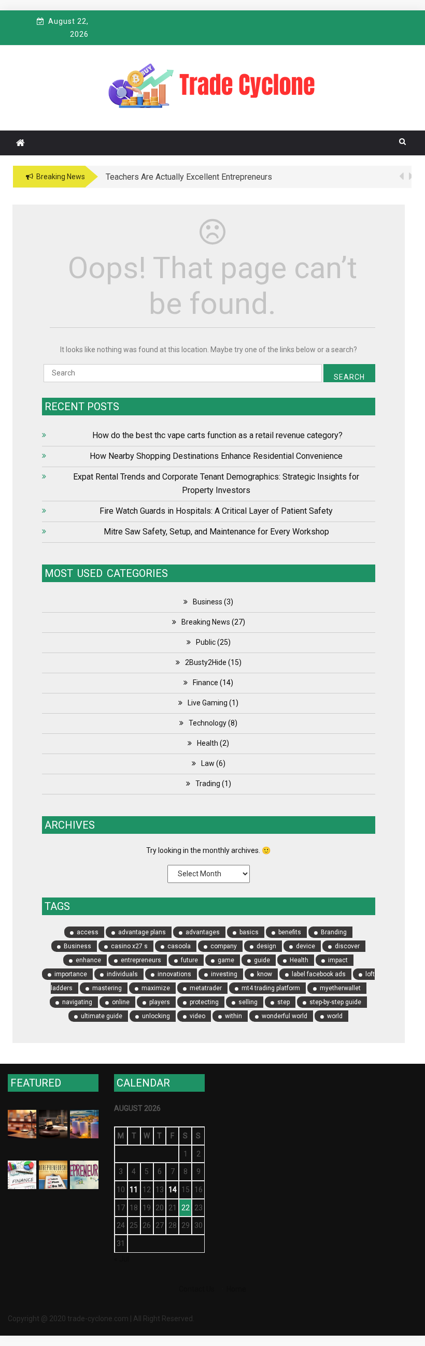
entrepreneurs (141, 960)
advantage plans (142, 932)
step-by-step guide (335, 1002)
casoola (179, 946)
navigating (77, 1002)
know (264, 974)
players (159, 1002)
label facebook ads (319, 974)
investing (224, 974)
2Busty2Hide (205, 662)
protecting (204, 1002)
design (266, 946)
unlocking (156, 1016)
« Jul (121, 1259)
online (121, 1002)
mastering (107, 988)
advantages (203, 932)
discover (347, 946)
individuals (122, 974)
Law (208, 763)
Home (236, 1289)
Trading (207, 783)
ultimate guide (101, 1016)
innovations (174, 974)
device (305, 946)
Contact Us (197, 1289)
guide (262, 960)
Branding (334, 932)
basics (249, 932)
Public (206, 642)
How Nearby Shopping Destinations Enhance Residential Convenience (216, 456)
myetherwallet (340, 988)
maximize (155, 988)
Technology (207, 723)
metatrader (206, 988)
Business (207, 602)
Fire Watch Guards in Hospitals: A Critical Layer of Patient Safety (216, 511)
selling (248, 1002)
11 (134, 1189)
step (283, 1002)
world (335, 1016)
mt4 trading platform (271, 988)
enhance (88, 960)
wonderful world (284, 1016)
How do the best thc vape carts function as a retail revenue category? (216, 435)
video (197, 1016)
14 (172, 1189)
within (233, 1016)
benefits (289, 932)
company (223, 946)
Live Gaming (208, 703)
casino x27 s (129, 946)
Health (207, 743)
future (189, 960)
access (87, 932)
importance (70, 974)
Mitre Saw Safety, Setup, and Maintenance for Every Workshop (216, 532)
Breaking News (205, 622)
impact (338, 960)
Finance (205, 682)
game (226, 960)
